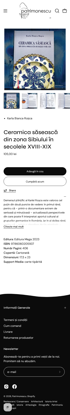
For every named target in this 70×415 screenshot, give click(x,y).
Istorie (20, 404)
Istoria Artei (51, 401)
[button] (56, 10)
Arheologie (30, 404)
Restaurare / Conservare (16, 401)
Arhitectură (37, 401)
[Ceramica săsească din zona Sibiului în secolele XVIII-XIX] (12, 101)
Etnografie (44, 404)
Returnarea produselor (18, 338)
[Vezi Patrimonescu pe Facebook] (14, 386)
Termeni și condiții (15, 320)
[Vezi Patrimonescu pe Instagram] (6, 386)
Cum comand (12, 326)
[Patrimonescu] (35, 11)
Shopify (31, 396)
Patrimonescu (19, 396)
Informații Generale (17, 307)
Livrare (8, 332)
